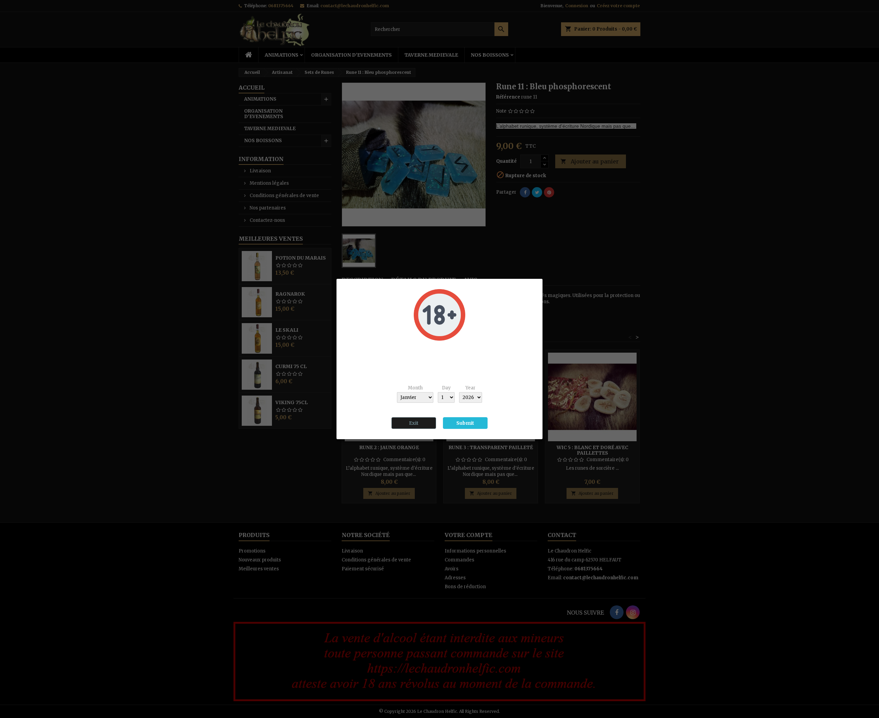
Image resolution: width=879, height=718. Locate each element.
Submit (465, 423)
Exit (414, 423)
